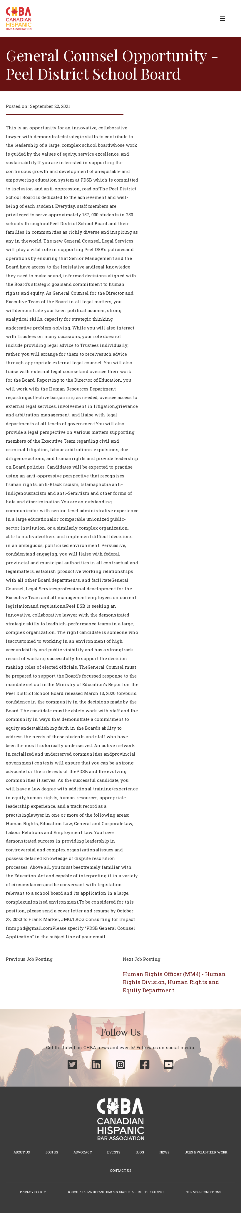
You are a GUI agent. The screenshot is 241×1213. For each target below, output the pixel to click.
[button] (222, 18)
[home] (18, 18)
